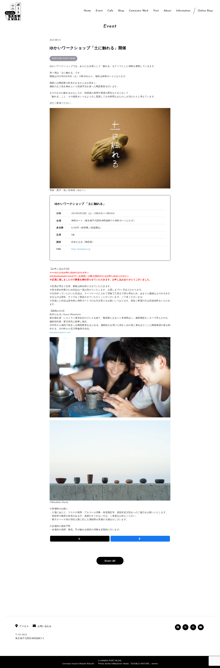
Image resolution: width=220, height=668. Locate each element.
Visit (156, 10)
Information (183, 10)
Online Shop (205, 10)
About (167, 10)
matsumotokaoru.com (60, 332)
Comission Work (138, 10)
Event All (110, 560)
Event (99, 10)
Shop (121, 10)
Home (87, 10)
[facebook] (140, 539)
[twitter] (80, 539)
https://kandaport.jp (80, 249)
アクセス (24, 626)
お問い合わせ (44, 626)
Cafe (110, 10)
